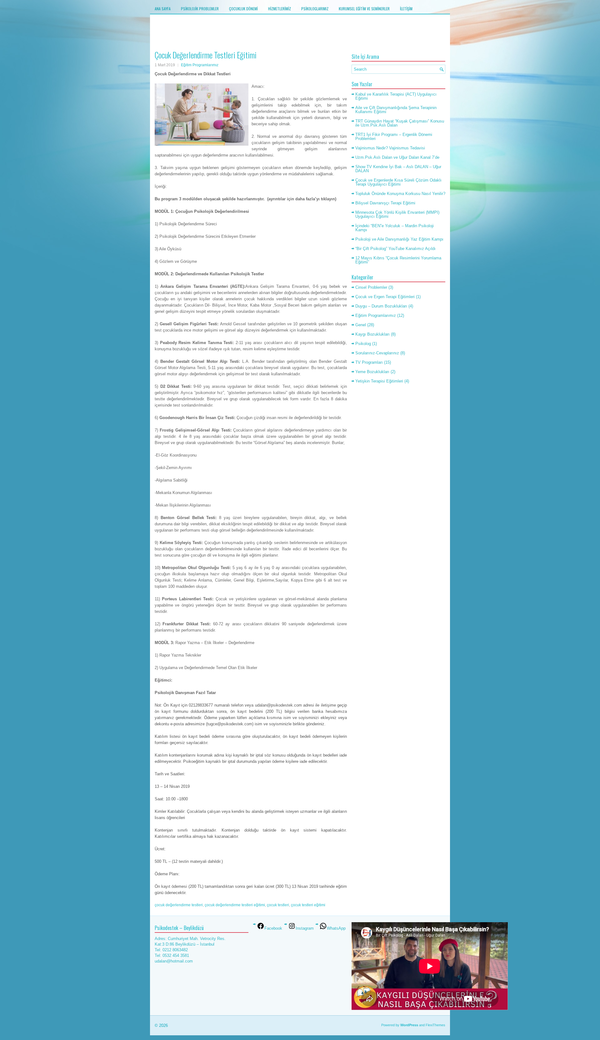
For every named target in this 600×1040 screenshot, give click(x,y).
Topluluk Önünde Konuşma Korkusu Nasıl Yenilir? (400, 193)
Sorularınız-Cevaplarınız (377, 353)
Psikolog (363, 343)
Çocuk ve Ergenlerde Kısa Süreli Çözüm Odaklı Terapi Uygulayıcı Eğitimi (398, 182)
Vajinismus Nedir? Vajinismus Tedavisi (390, 148)
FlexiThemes (435, 1025)
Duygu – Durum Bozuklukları (381, 306)
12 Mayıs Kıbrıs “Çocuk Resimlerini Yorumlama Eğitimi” (398, 260)
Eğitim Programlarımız (199, 65)
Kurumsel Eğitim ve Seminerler (364, 8)
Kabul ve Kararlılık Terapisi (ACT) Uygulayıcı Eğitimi (396, 96)
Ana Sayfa (163, 8)
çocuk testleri (278, 905)
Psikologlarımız (314, 8)
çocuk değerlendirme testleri (179, 905)
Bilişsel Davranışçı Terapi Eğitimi (385, 203)
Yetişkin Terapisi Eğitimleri (379, 381)
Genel (360, 324)
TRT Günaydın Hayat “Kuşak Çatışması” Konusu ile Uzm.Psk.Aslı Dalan (399, 123)
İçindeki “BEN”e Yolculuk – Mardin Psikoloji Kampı (394, 227)
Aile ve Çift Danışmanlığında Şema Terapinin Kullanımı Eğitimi (396, 109)
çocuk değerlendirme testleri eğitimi (235, 905)
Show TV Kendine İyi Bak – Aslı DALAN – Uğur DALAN (398, 168)
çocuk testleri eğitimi (308, 905)
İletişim (406, 8)
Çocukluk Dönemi (243, 8)
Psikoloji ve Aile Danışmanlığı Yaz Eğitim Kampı (399, 239)
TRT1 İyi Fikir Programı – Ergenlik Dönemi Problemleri (393, 136)
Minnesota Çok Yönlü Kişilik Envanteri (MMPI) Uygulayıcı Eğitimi (397, 214)
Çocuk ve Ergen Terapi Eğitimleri (385, 296)
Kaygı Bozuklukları (372, 334)
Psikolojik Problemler (200, 8)
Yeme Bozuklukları (372, 371)
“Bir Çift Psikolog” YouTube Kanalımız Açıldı (395, 248)
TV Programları (369, 362)
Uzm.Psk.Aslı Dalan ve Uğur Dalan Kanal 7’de (397, 157)
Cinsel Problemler (371, 287)
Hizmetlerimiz (279, 8)
